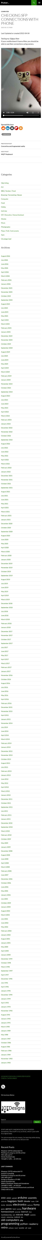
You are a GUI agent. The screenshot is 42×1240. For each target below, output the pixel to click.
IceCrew (4, 211)
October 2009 (6, 839)
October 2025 (6, 296)
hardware (6, 134)
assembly (32, 1198)
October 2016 (6, 679)
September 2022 (7, 440)
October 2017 (6, 639)
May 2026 (4, 268)
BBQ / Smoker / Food (8, 191)
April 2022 (5, 460)
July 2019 (4, 583)
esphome (30, 1205)
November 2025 (6, 292)
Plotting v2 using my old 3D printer (13, 1153)
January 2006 (6, 895)
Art (2, 187)
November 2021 (6, 480)
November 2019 (6, 567)
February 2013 (6, 771)
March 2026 (5, 276)
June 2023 (4, 404)
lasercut (24, 1211)
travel (16, 1228)
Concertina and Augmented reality (13, 145)
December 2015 (6, 707)
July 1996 (4, 983)
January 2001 (6, 943)
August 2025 (5, 304)
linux (30, 1212)
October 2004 (6, 903)
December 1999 (6, 959)
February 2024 (6, 376)
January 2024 (6, 380)
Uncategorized (6, 239)
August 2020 (5, 535)
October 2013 (6, 759)
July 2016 (4, 687)
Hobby (3, 207)
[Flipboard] (16, 128)
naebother (33, 1215)
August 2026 (5, 256)
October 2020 (6, 527)
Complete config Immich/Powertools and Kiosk (17, 1187)
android (14, 1198)
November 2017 (6, 635)
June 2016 (4, 691)
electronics (19, 1204)
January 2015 (6, 719)
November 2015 (6, 711)
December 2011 (6, 799)
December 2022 (6, 428)
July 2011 (4, 811)
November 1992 (6, 1011)
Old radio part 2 (6, 1155)
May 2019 (4, 591)
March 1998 (5, 967)
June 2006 (4, 887)
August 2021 (5, 492)
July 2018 (4, 611)
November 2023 (6, 384)
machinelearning (6, 1215)
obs (22, 1217)
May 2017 (4, 655)
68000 (8, 1198)
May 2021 (4, 504)
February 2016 (6, 703)
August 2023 (5, 396)
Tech (2, 235)
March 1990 (5, 1027)
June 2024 (4, 360)
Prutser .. (5, 2)
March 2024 (5, 372)
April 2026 (5, 272)
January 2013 (6, 775)
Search (3, 1119)
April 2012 (5, 787)
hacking (19, 1209)
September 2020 (7, 531)
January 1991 (6, 1023)
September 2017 (7, 643)
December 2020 (6, 524)
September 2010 (7, 827)
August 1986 (5, 1047)
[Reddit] (3, 128)
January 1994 (6, 999)
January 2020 (6, 559)
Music (3, 223)
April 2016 (5, 699)
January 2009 (6, 847)
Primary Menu (39, 2)
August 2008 (5, 855)
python (24, 1223)
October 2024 (6, 344)
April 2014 (5, 735)
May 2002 (4, 927)
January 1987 (6, 1039)
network (3, 1217)
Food (3, 203)
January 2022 (6, 472)
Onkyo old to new (7, 1189)
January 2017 (6, 671)
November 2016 (6, 675)
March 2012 (5, 791)
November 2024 (6, 340)
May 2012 (4, 783)
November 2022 (6, 432)
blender (27, 1201)
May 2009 (4, 843)
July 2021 (4, 496)
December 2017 (6, 631)
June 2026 (4, 264)
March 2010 (5, 831)
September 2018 (7, 607)
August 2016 (5, 683)
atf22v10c (4, 1201)
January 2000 (6, 955)
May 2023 (4, 408)
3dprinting (5, 183)
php (21, 1220)
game (3, 1209)
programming (10, 1223)
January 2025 (6, 332)
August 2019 (5, 579)
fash (10, 27)
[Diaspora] (12, 128)
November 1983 (6, 1059)
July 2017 (4, 647)
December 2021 (6, 476)
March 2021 (5, 512)
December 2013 (6, 751)
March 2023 (5, 416)
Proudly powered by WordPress (10, 1237)
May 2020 (4, 543)
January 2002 (6, 935)
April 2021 (5, 508)
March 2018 (5, 619)
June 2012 (4, 779)
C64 (37, 1201)
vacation (21, 1228)
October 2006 (6, 883)
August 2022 (5, 444)
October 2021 (6, 484)
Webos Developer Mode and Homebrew (15, 1183)
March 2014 (5, 739)
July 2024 (4, 356)
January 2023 (6, 424)
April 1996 (5, 987)
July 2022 (4, 448)
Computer (5, 11)
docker (3, 1205)
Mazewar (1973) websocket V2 (11, 1151)
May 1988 (4, 1035)
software (11, 1228)
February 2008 (6, 871)
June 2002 (4, 923)
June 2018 (4, 615)
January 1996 (6, 991)
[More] (21, 128)
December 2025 (6, 288)
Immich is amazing (7, 1173)
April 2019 (5, 595)
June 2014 (4, 731)
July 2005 (4, 899)
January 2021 (6, 520)
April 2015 (5, 715)
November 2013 (6, 755)
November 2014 (6, 723)
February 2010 (6, 835)
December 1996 (6, 979)
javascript (17, 1212)
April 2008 (5, 863)
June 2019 (4, 587)
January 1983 (6, 1063)
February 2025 (6, 328)
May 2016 (4, 695)
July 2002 (4, 919)
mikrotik (19, 1214)
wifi (26, 1228)
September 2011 (7, 807)
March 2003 (5, 915)
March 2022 (5, 464)
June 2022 (4, 452)
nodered (17, 1217)
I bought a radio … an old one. (11, 1159)
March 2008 (5, 867)
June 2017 (4, 651)
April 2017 (5, 659)
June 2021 (4, 500)
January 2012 (6, 795)
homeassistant (7, 1211)
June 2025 (4, 312)
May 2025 (4, 316)
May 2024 (4, 364)
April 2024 (5, 368)
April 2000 (5, 951)
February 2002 (6, 931)
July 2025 (4, 308)
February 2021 (6, 516)
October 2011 (6, 803)
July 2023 (4, 400)
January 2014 (6, 747)
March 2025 (5, 324)
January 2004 (6, 907)
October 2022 (6, 436)
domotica (9, 1205)
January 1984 (6, 1055)
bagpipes (12, 1201)
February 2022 (6, 468)
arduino (22, 1197)
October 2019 (6, 571)
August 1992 (5, 1015)
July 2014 (4, 727)
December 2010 (6, 823)
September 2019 (7, 575)
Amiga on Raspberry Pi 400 (10, 1179)
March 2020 (5, 551)
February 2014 (6, 743)
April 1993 (5, 1003)
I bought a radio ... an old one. (11, 1185)
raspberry (33, 1224)
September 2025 (7, 300)
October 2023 (6, 388)
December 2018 (6, 603)
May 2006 (4, 891)
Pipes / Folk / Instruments (10, 231)
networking (9, 1217)
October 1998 (6, 963)
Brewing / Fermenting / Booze (11, 195)
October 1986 (6, 1043)
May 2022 (4, 456)
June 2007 (4, 875)
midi (14, 1215)
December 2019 (6, 563)
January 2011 (6, 819)
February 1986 (6, 1051)
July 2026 (4, 260)
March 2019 (5, 599)
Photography (5, 227)
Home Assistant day (8, 1157)
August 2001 (5, 939)
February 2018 (6, 623)
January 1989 (6, 1031)
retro (4, 1227)
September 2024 (7, 348)
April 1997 (5, 975)
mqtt (26, 1214)
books (33, 1201)
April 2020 (5, 547)
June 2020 (4, 539)
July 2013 (4, 767)
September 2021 (7, 488)
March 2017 (5, 663)
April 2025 (5, 320)
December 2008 (6, 851)
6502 (3, 1198)
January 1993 (6, 1007)
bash (20, 1201)
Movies (3, 219)
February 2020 (6, 555)
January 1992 (6, 1019)
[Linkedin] (8, 128)
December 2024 (6, 336)
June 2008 (4, 859)
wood (29, 1228)
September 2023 (7, 392)
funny (37, 1204)
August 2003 (5, 911)
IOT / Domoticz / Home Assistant (12, 215)
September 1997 (7, 971)
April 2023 (5, 412)
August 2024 (5, 352)
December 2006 (6, 879)
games (9, 1209)
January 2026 (6, 284)
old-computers (10, 1219)
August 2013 (5, 763)
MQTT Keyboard (7, 153)
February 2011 (6, 815)
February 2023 (6, 420)
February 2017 (6, 667)
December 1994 (6, 995)
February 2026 (6, 280)
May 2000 (4, 947)
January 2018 (6, 627)
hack (14, 1209)
